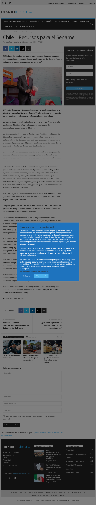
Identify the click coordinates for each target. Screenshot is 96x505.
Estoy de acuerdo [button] (41, 276)
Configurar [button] (26, 276)
